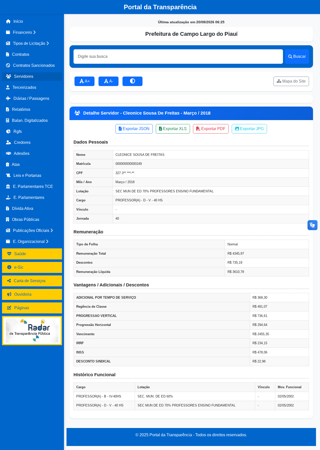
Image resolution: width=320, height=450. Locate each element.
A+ (87, 81)
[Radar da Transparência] (32, 330)
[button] (32, 32)
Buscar (299, 56)
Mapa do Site (293, 81)
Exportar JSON (136, 129)
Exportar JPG (251, 129)
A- (110, 81)
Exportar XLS (174, 129)
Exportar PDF (213, 129)
